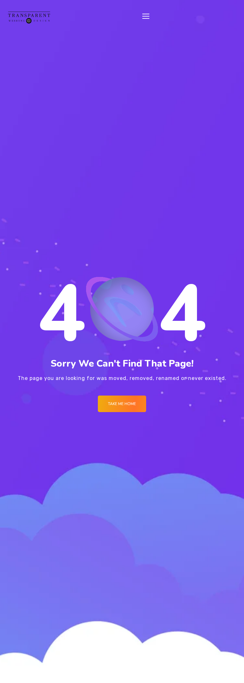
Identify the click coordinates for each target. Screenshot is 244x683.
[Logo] (29, 17)
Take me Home (122, 403)
